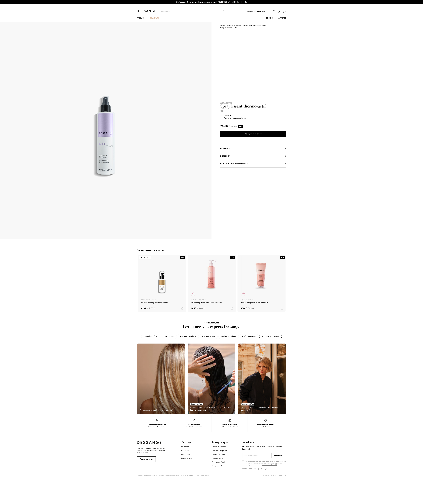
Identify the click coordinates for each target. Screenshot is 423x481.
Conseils (269, 18)
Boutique (230, 25)
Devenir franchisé (218, 454)
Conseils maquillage (188, 336)
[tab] (253, 148)
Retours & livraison (219, 446)
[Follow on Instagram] (255, 469)
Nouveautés (154, 18)
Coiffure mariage (249, 336)
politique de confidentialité (269, 465)
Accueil (222, 25)
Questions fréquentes (219, 450)
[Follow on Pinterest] (262, 469)
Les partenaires (186, 458)
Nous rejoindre (217, 458)
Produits (140, 18)
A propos (282, 18)
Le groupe (185, 450)
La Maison (185, 446)
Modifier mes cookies (203, 476)
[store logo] (146, 11)
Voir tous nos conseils (270, 336)
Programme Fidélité (219, 462)
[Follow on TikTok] (266, 469)
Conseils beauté (208, 336)
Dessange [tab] (186, 442)
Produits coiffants (254, 25)
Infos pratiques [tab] (220, 442)
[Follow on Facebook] (259, 469)
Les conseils (185, 454)
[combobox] (193, 11)
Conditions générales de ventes (146, 476)
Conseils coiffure (150, 336)
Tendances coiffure (228, 336)
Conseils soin (169, 336)
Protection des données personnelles (169, 476)
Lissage (264, 25)
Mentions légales (188, 476)
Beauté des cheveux (240, 25)
